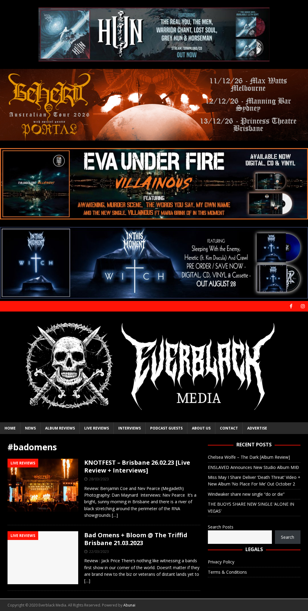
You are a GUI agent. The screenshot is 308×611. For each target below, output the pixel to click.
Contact (229, 428)
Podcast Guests (166, 428)
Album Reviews (60, 428)
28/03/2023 (99, 479)
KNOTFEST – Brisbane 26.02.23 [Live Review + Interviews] (137, 466)
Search (287, 537)
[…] (115, 515)
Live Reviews (96, 428)
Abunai (129, 605)
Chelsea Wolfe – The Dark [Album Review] (249, 457)
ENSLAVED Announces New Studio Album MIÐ (253, 467)
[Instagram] (302, 306)
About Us (201, 428)
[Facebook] (291, 306)
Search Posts (220, 527)
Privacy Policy (221, 562)
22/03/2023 (99, 551)
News (30, 428)
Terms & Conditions (227, 572)
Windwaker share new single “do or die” (246, 494)
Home (10, 428)
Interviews (129, 428)
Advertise (257, 428)
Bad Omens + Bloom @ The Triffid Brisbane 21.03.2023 (135, 539)
